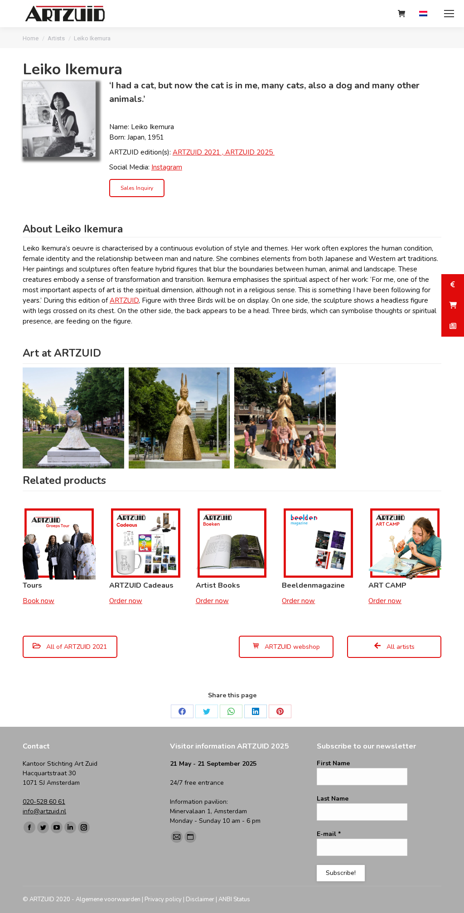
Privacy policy (163, 899)
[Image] (59, 119)
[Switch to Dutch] (424, 14)
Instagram (166, 167)
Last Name (332, 798)
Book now (38, 600)
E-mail (329, 834)
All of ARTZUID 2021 (75, 646)
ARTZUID (124, 300)
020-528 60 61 (44, 801)
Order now (125, 600)
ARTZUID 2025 (250, 152)
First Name (333, 763)
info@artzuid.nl (44, 811)
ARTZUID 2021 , (199, 152)
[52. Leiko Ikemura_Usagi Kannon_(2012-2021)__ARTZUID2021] (285, 418)
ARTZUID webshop (291, 646)
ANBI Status (234, 899)
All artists (400, 646)
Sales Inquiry (137, 188)
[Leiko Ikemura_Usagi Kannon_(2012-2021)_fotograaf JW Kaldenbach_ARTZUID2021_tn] (179, 418)
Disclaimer (200, 899)
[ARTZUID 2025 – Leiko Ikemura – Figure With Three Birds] (73, 418)
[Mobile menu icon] (449, 13)
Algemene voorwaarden (108, 899)
